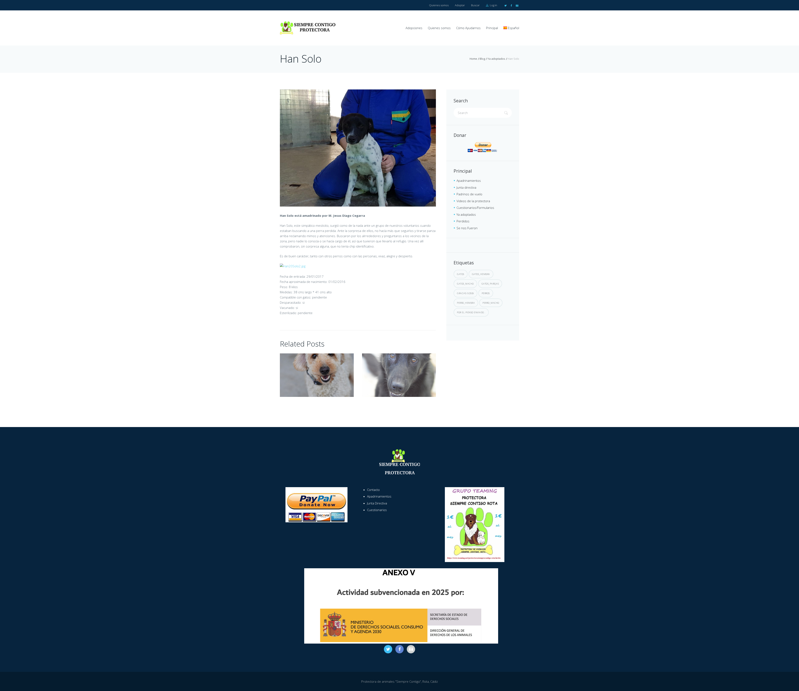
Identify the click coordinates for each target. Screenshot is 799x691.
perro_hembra (466, 302)
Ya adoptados (496, 58)
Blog (482, 58)
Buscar (475, 5)
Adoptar (460, 5)
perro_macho (491, 302)
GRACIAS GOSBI (465, 293)
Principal (492, 28)
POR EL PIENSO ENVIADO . (471, 312)
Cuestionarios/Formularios (475, 208)
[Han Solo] (358, 148)
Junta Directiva (377, 503)
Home (473, 58)
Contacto (373, 490)
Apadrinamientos (469, 180)
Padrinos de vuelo (469, 194)
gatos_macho (465, 283)
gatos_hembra (481, 274)
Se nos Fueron (467, 228)
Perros (486, 293)
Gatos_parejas (490, 283)
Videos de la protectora (473, 201)
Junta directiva (466, 187)
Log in (493, 5)
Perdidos (463, 221)
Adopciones (414, 28)
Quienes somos (439, 5)
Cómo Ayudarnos (468, 28)
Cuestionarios (377, 510)
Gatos (460, 274)
